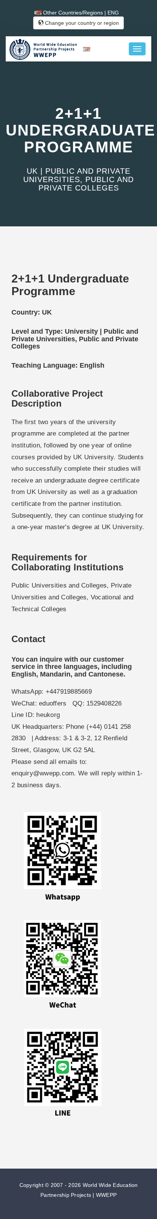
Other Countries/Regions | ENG (80, 13)
